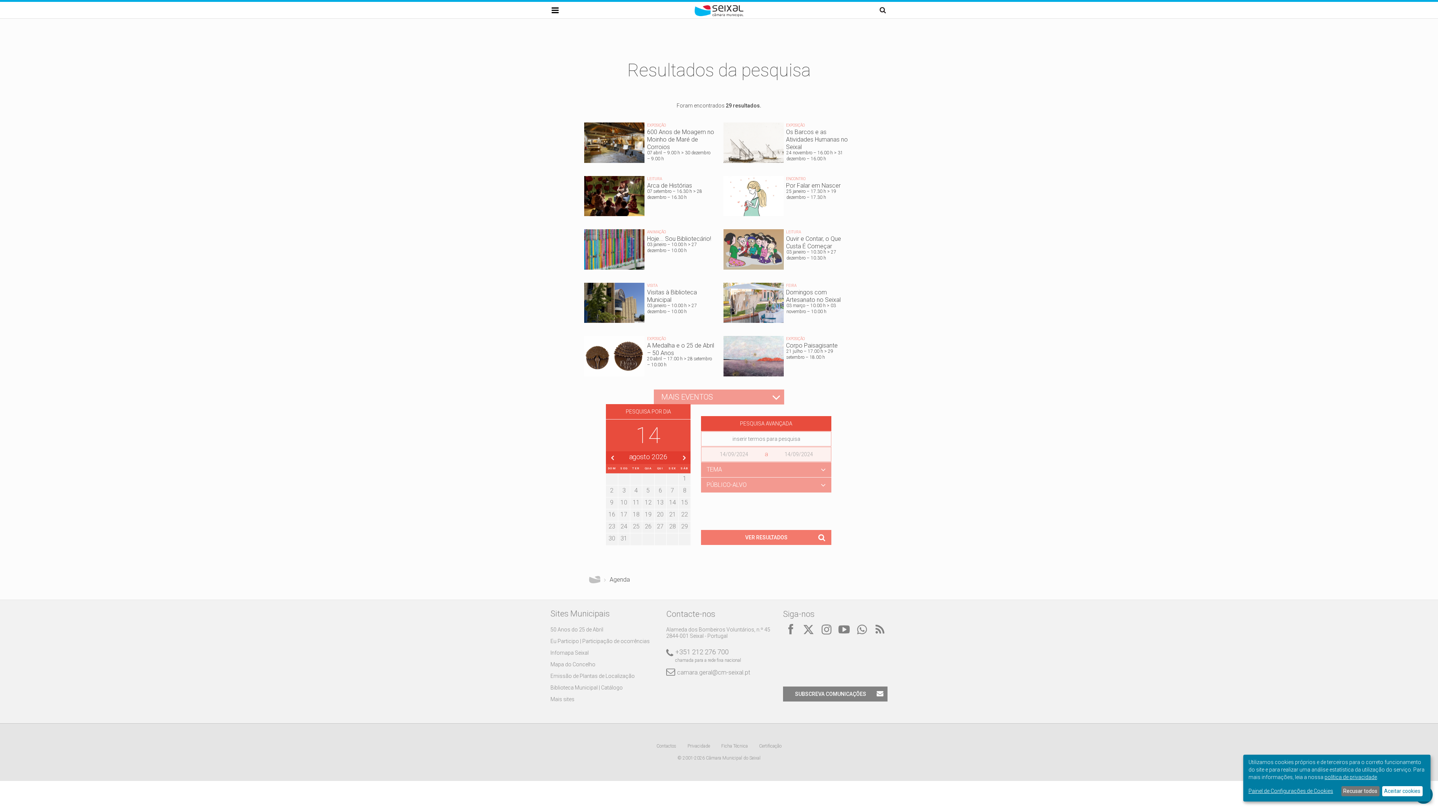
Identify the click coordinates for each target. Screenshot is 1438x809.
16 (612, 514)
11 (636, 502)
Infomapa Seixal (569, 653)
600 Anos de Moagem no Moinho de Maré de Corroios (649, 144)
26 (648, 526)
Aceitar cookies (1402, 791)
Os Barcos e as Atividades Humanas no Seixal (788, 144)
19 (648, 514)
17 (624, 514)
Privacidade (699, 746)
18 (636, 514)
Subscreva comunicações (830, 694)
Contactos (666, 746)
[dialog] (1337, 778)
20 (660, 514)
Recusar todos (1360, 791)
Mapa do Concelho (572, 664)
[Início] (719, 15)
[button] (766, 469)
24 (624, 526)
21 (672, 514)
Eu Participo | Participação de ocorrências (600, 641)
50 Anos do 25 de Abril (576, 630)
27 (660, 526)
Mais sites (562, 699)
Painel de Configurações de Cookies (1291, 791)
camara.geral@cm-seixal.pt (713, 672)
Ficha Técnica (734, 746)
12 (648, 502)
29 (684, 526)
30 (612, 538)
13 (660, 502)
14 (672, 502)
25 (636, 526)
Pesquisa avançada (766, 424)
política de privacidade (1351, 777)
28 (672, 526)
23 (612, 526)
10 (624, 502)
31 (624, 538)
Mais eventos (687, 397)
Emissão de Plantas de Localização (592, 676)
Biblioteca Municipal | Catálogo (586, 688)
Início (594, 580)
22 (684, 514)
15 (684, 502)
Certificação (770, 746)
